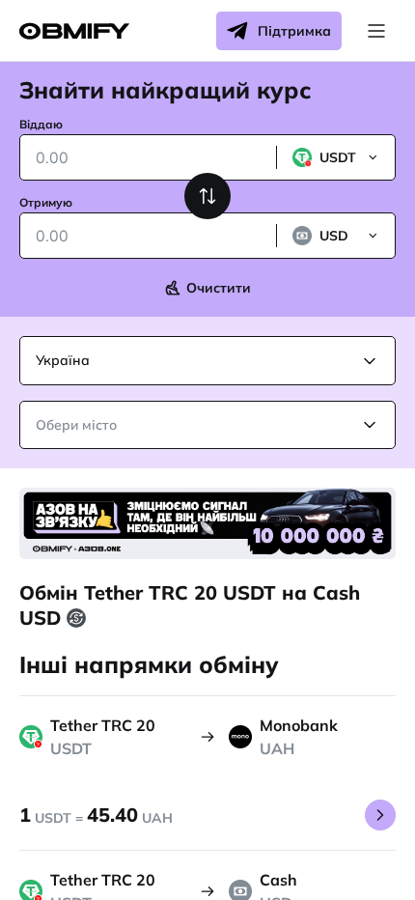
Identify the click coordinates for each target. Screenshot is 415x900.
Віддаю (41, 124)
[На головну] (74, 31)
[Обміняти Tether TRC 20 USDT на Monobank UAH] (380, 815)
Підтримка (294, 31)
